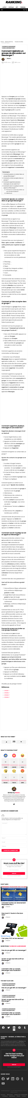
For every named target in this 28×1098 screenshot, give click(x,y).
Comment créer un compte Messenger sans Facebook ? (11, 969)
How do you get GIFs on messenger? (14, 950)
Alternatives (12, 1096)
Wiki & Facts (10, 1094)
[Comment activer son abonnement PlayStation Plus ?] (14, 894)
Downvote (21, 742)
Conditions (5, 1096)
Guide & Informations (8, 985)
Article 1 (6, 690)
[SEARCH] (26, 9)
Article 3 (6, 695)
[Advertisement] (14, 25)
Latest (4, 7)
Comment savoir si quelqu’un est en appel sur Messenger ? (13, 187)
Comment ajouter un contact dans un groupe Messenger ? (14, 175)
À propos (3, 1094)
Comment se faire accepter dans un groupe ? (13, 179)
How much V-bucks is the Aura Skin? (12, 914)
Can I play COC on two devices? (13, 938)
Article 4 (6, 697)
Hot (17, 7)
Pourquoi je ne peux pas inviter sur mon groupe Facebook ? (15, 190)
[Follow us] (24, 9)
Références (9, 193)
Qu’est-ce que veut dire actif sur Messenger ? (13, 959)
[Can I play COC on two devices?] (14, 929)
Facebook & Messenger (17, 946)
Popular (11, 7)
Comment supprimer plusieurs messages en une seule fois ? (12, 183)
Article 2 (6, 693)
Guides (18, 1096)
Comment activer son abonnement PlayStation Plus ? (14, 903)
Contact (24, 1096)
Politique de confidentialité (20, 1094)
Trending (22, 7)
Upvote (6, 742)
